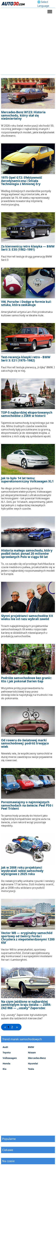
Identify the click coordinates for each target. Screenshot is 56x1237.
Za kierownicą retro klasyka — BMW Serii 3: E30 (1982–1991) (27, 248)
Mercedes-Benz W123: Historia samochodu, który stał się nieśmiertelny (23, 115)
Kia (4, 1068)
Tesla (31, 1068)
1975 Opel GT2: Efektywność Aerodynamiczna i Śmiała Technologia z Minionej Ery (21, 181)
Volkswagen (10, 1057)
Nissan (32, 1052)
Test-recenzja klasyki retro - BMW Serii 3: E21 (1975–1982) (25, 358)
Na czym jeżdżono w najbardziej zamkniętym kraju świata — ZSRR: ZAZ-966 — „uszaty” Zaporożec (26, 1005)
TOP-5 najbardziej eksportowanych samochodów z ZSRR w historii (26, 414)
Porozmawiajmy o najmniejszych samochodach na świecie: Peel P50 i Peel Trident (27, 805)
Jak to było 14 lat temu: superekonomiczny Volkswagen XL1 (27, 480)
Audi (5, 1047)
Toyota (7, 1052)
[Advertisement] (28, 45)
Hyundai (33, 1063)
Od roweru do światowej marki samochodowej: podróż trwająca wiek (25, 743)
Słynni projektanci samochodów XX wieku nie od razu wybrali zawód (27, 617)
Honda (6, 1063)
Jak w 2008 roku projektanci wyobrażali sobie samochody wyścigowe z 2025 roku (22, 870)
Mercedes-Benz (37, 1057)
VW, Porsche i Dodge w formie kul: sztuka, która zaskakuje (26, 303)
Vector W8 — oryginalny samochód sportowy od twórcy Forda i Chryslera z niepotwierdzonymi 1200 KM (28, 938)
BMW (31, 1047)
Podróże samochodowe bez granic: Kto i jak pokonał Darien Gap (26, 679)
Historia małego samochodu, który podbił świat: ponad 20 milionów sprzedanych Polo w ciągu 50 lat (26, 553)
